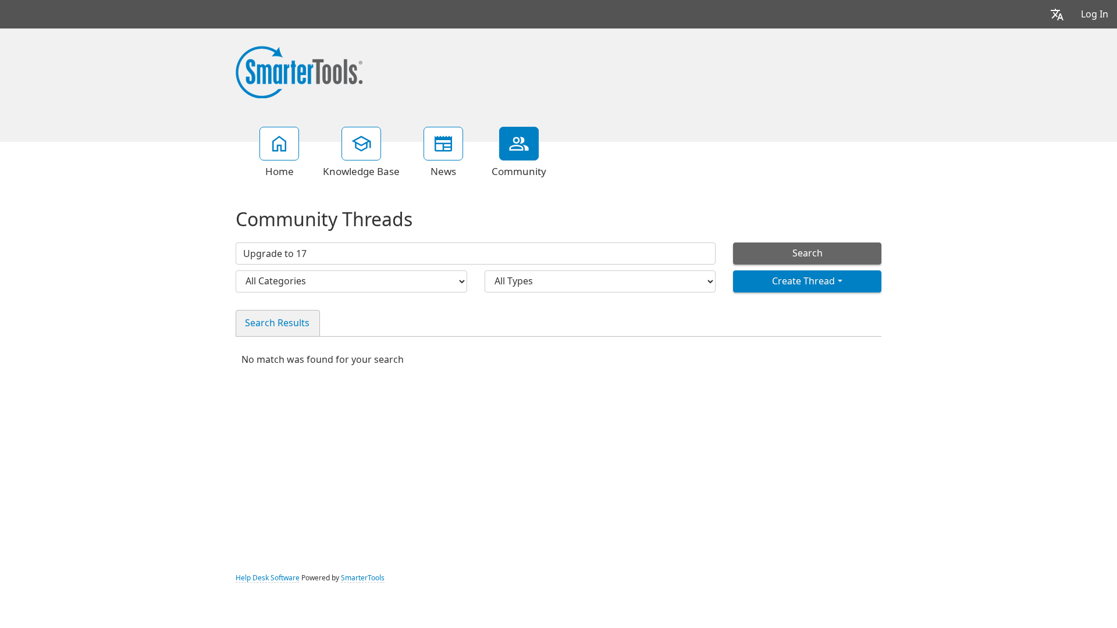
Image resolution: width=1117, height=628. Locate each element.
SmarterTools (363, 578)
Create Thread (803, 281)
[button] (1057, 14)
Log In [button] (1094, 14)
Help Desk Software (268, 578)
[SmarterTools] (299, 71)
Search (807, 253)
